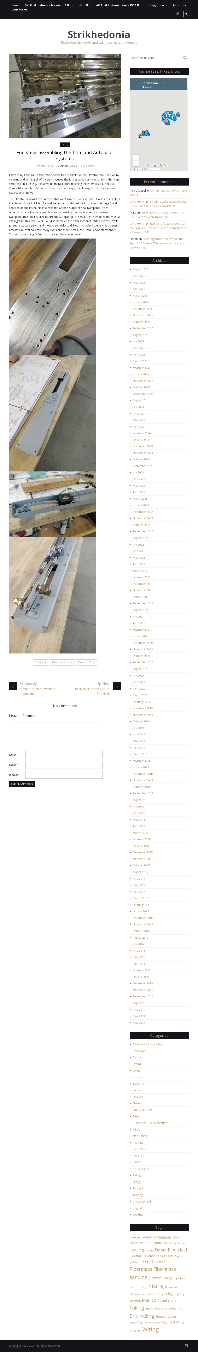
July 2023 (138, 472)
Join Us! (85, 5)
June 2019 (139, 734)
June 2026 (139, 276)
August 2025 (140, 335)
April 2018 (139, 826)
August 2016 (140, 937)
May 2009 (139, 1022)
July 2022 (138, 544)
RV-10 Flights (141, 1169)
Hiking (136, 1129)
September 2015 (143, 996)
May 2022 (139, 557)
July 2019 (138, 728)
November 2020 (143, 649)
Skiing (136, 1182)
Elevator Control (62, 662)
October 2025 (141, 322)
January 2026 (141, 302)
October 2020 (141, 656)
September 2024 (143, 394)
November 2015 (143, 990)
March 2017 (140, 898)
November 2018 (143, 780)
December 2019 (143, 708)
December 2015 (143, 983)
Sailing (137, 1175)
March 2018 (140, 833)
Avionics (150, 1237)
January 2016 (141, 977)
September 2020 (143, 662)
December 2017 (143, 852)
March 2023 (140, 498)
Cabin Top (160, 1243)
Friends (137, 1116)
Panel (162, 1300)
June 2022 (139, 551)
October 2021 (141, 597)
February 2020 (142, 702)
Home (15, 5)
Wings (180, 1322)
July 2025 (138, 341)
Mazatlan (135, 1301)
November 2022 (143, 518)
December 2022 (143, 512)
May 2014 (139, 1016)
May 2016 (139, 957)
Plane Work (140, 1149)
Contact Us (20, 9)
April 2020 (139, 688)
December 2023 (143, 446)
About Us (179, 5)
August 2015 (140, 1003)
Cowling (137, 1250)
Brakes (145, 1242)
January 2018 (141, 846)
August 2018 (140, 800)
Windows (154, 1322)
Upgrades (139, 1208)
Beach (134, 1243)
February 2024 (142, 433)
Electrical (177, 1249)
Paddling (138, 1142)
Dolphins (149, 1250)
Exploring (138, 1083)
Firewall (155, 1277)
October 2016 (141, 931)
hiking (156, 1286)
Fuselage (142, 1287)
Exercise (138, 1077)
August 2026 (140, 269)
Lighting (179, 1294)
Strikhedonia (99, 34)
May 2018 (139, 819)
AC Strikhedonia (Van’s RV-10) (117, 5)
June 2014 (139, 1009)
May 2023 (139, 485)
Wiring (150, 1329)
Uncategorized (142, 1201)
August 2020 (140, 669)
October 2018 (141, 787)
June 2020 (139, 682)
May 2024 (139, 420)
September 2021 (143, 603)
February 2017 (142, 905)
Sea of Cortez (155, 1308)
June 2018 (139, 813)
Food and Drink (142, 1110)
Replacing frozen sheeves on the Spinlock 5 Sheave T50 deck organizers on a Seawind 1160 (158, 228)
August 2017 (140, 872)
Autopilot (40, 662)
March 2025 (140, 361)
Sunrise (160, 1316)
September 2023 (143, 466)
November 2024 (143, 381)
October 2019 (141, 721)
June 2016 (139, 950)
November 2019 (143, 715)
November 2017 (143, 859)
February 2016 (142, 970)
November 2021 (143, 590)
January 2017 (141, 911)
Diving (136, 1070)
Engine (169, 1256)
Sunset (171, 1316)
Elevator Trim (86, 662)
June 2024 (139, 413)
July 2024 (138, 407)
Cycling (137, 1064)
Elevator (135, 1256)
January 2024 (141, 440)
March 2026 (140, 295)
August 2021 (140, 610)
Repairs (137, 1156)
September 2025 (143, 328)
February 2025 (142, 367)
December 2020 (143, 643)
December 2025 (143, 309)
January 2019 (141, 767)
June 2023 (139, 479)
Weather (138, 1214)
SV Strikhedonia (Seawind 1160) (48, 5)
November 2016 (143, 924)
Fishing (137, 1103)
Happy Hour (156, 5)
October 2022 (141, 525)
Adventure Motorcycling (147, 1044)
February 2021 (142, 629)
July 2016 (138, 944)
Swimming (136, 1322)
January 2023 (141, 505)
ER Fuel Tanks (152, 1261)
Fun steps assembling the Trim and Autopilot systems (65, 155)
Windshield (168, 1322)
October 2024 (141, 387)
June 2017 (139, 878)
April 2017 (139, 891)
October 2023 (141, 459)
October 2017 (141, 865)
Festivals (138, 1097)
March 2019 (140, 754)
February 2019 (142, 760)
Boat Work (139, 1051)
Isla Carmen (149, 1294)
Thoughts (139, 1188)
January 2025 (141, 374)
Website (14, 774)
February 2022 (142, 577)
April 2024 (139, 426)
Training (138, 1195)
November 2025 (143, 315)
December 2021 (143, 584)
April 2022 (139, 564)
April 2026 (139, 289)
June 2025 (139, 348)
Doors (161, 1250)
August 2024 (140, 400)
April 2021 (139, 623)
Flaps (176, 1278)
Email (13, 764)
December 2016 (143, 918)
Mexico (149, 1300)
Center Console (177, 1243)
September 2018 (143, 793)
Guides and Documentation (150, 1123)
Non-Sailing (140, 1136)
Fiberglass (141, 1269)
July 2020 (138, 675)
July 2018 (138, 806)
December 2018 (143, 774)
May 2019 (139, 741)
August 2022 (140, 538)
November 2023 (143, 453)
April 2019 (139, 747)
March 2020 (140, 695)
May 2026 (139, 282)
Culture (137, 1057)
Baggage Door (169, 1237)
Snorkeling (142, 1315)
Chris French (46, 165)
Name (14, 755)
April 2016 (139, 964)
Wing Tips (135, 1330)
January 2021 (141, 636)
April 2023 (139, 492)
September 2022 (143, 531)
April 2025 (139, 354)
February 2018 (142, 839)
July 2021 (138, 616)
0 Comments (87, 165)
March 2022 (140, 571)
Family (137, 1090)
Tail (145, 1322)
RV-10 (65, 144)
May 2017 (139, 885)
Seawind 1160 (174, 1308)
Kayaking (165, 1293)
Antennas (136, 1237)
